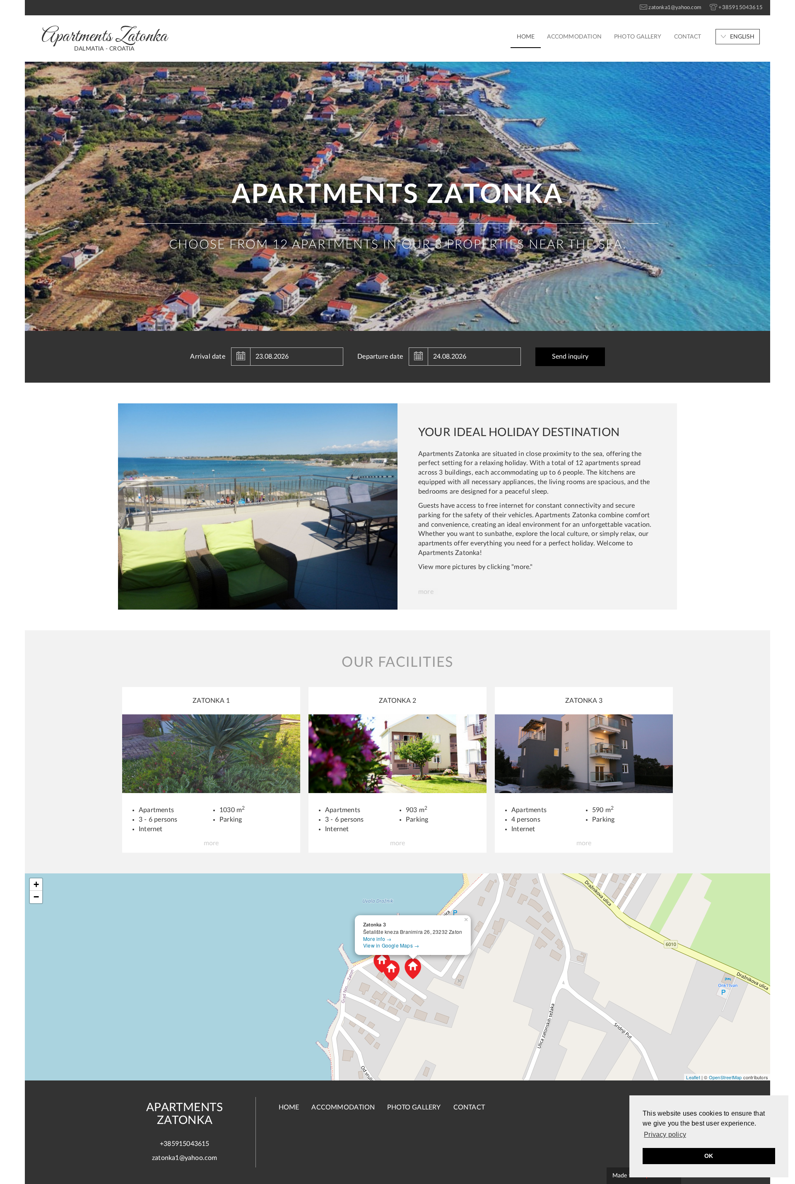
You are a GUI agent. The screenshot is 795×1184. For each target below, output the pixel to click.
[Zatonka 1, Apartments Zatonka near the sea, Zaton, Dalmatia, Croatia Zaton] (211, 753)
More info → (377, 938)
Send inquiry (570, 356)
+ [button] (36, 884)
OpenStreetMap (725, 1077)
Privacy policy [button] (665, 1134)
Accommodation (574, 37)
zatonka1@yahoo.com (184, 1158)
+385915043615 (185, 1144)
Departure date (380, 356)
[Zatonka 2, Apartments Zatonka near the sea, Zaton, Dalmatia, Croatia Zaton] (397, 753)
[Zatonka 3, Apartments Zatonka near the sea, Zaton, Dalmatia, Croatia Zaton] (584, 753)
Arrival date (207, 356)
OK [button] (708, 1156)
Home (526, 37)
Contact (687, 37)
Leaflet (693, 1077)
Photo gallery (638, 37)
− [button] (36, 897)
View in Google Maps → (391, 945)
